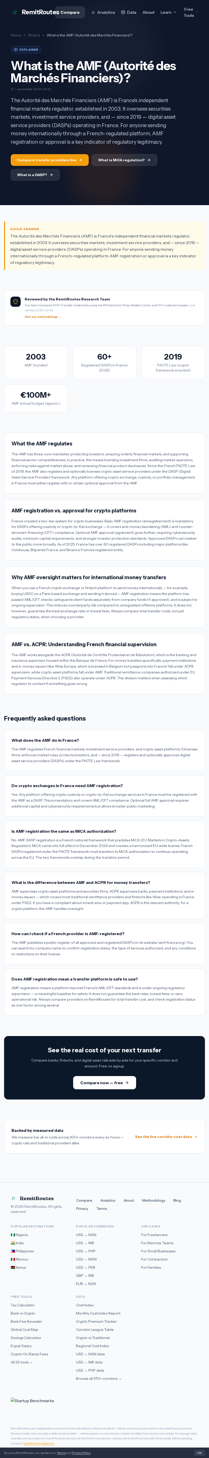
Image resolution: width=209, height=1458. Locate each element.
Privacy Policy (81, 1453)
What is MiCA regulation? (121, 160)
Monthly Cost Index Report (98, 1313)
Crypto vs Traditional (93, 1337)
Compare (70, 12)
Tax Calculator (23, 1305)
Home (16, 35)
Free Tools (189, 12)
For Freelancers (154, 1234)
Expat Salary (21, 1346)
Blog (177, 1200)
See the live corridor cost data (163, 1136)
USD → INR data (89, 1362)
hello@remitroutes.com (39, 1443)
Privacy (82, 1208)
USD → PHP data (90, 1370)
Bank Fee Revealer (26, 1321)
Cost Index (85, 1305)
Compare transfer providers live (46, 160)
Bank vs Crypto (23, 1313)
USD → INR (85, 1243)
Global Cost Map (24, 1329)
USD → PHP (86, 1251)
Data (131, 12)
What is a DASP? (32, 175)
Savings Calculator (26, 1337)
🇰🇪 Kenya (18, 1267)
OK (199, 1453)
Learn (166, 12)
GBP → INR (85, 1275)
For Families (151, 1267)
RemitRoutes (37, 1198)
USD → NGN (86, 1234)
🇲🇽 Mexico (19, 1259)
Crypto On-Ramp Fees (29, 1354)
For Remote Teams (157, 1243)
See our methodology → (43, 317)
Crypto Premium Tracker (96, 1321)
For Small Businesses (158, 1251)
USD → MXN (86, 1259)
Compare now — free (101, 1082)
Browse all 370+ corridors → (99, 1378)
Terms (101, 1208)
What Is (34, 35)
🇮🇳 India (17, 1243)
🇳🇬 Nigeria (19, 1234)
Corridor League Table (95, 1329)
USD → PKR (85, 1267)
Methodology (153, 1200)
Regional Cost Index (92, 1346)
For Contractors (154, 1259)
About (148, 12)
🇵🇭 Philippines (22, 1251)
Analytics (106, 12)
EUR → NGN (86, 1283)
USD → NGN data (90, 1354)
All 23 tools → (22, 1362)
